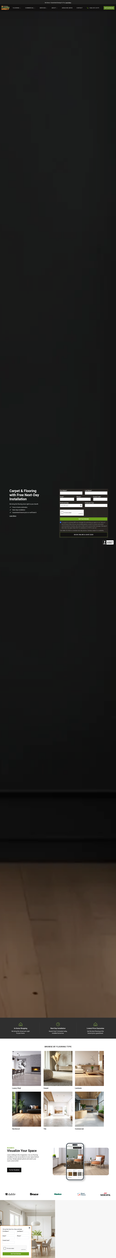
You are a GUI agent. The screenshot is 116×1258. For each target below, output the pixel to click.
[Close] (29, 1227)
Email (62, 496)
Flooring (16, 8)
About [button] (54, 8)
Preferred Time (89, 503)
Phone (79, 496)
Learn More (68, 2)
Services (43, 8)
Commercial (29, 8)
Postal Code (97, 496)
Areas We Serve (67, 8)
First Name (63, 490)
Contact (80, 8)
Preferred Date (64, 503)
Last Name (88, 490)
